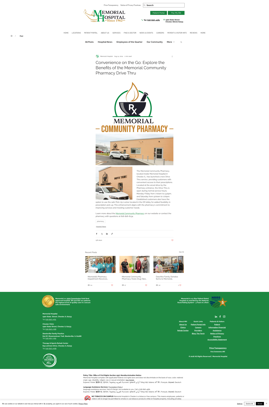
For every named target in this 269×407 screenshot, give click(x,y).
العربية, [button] (118, 382)
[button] (76, 33)
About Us (183, 325)
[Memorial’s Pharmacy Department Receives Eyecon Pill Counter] (100, 264)
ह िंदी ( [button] (157, 382)
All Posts (89, 42)
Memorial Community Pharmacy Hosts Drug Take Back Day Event (134, 278)
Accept (260, 404)
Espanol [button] (86, 382)
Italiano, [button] (152, 392)
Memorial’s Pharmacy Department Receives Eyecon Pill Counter (97, 278)
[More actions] (172, 56)
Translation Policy (115, 387)
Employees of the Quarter (129, 42)
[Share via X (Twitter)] (102, 234)
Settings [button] (239, 404)
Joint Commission (74, 299)
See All (181, 252)
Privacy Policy (83, 404)
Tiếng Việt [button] (144, 382)
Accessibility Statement (217, 340)
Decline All (249, 404)
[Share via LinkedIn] (107, 234)
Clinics (183, 327)
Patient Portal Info (198, 325)
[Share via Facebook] (97, 234)
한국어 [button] (105, 382)
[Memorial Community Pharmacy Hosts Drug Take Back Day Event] (134, 264)
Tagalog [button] (112, 382)
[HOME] (11, 36)
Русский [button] (125, 382)
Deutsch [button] (178, 382)
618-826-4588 (50, 349)
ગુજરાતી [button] (132, 382)
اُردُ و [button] (137, 382)
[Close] (266, 403)
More (169, 42)
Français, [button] (164, 392)
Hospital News (105, 42)
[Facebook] (220, 316)
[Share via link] (112, 234)
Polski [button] (92, 382)
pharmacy (100, 221)
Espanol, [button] (86, 392)
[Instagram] (224, 316)
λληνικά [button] (171, 382)
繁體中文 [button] (99, 382)
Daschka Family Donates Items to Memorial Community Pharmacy (167, 278)
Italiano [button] (151, 382)
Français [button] (164, 382)
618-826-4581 (153, 20)
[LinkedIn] (216, 316)
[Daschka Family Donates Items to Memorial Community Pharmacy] (168, 264)
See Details (130, 380)
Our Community (155, 42)
